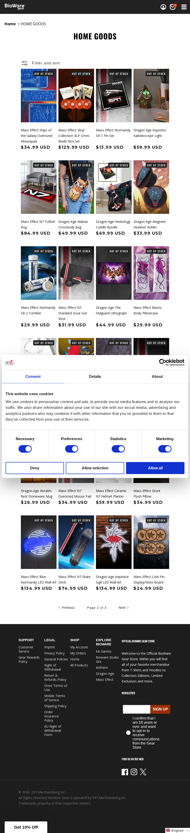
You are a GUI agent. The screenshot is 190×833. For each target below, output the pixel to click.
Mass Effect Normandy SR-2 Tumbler (38, 310)
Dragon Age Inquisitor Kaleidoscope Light (149, 133)
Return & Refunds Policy (55, 677)
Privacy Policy (54, 653)
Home (10, 23)
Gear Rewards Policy (29, 659)
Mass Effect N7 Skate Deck (74, 579)
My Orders (78, 653)
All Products (79, 665)
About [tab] (157, 377)
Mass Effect (105, 679)
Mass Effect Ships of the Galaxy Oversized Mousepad (36, 135)
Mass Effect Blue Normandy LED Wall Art (39, 579)
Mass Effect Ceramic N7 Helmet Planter (111, 494)
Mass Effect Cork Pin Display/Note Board (149, 579)
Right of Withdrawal (52, 667)
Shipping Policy (55, 706)
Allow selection (95, 468)
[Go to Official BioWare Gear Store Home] (50, 7)
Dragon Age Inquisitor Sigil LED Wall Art (112, 579)
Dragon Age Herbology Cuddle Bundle (113, 224)
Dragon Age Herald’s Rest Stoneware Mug (36, 494)
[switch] (71, 448)
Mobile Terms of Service (54, 698)
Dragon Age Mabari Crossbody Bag (73, 224)
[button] (183, 7)
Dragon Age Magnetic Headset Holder (149, 224)
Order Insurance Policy (51, 716)
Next (122, 607)
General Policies (56, 659)
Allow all (155, 468)
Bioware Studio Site (107, 659)
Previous (68, 607)
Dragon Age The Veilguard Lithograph (111, 310)
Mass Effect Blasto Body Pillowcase (147, 310)
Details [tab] (95, 377)
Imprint (49, 647)
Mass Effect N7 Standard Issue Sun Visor (72, 313)
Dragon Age (105, 673)
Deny (34, 468)
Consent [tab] (33, 377)
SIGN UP (160, 709)
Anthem (102, 667)
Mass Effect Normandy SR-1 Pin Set (113, 133)
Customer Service (26, 649)
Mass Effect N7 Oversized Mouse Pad (74, 494)
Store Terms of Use (55, 687)
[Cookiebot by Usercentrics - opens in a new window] (164, 362)
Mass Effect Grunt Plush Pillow (146, 494)
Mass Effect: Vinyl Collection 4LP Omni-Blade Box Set (74, 135)
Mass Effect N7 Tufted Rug (38, 224)
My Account (79, 647)
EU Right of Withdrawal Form (52, 730)
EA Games (103, 651)
